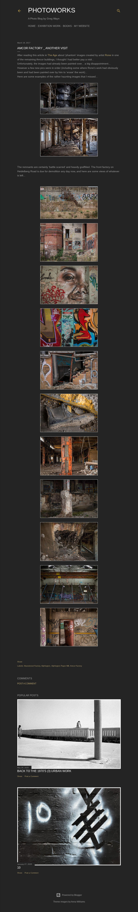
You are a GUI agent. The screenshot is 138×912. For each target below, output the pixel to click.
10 (18, 867)
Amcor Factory (76, 666)
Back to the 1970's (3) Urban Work (44, 771)
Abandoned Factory (32, 666)
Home (32, 25)
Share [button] (19, 662)
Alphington (45, 666)
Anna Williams (78, 901)
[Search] (118, 10)
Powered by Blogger (72, 895)
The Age (52, 55)
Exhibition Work (49, 25)
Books (67, 25)
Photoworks (51, 10)
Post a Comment (26, 683)
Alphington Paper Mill (60, 666)
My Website (82, 25)
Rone (108, 55)
